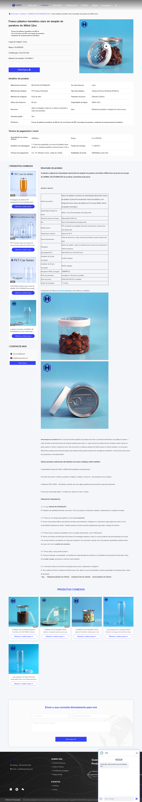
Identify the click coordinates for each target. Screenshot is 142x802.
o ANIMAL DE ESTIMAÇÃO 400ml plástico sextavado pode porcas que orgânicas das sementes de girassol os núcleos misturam (55, 631)
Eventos (84, 5)
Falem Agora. (23, 70)
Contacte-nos (71, 5)
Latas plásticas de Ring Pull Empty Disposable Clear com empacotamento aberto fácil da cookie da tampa (23, 678)
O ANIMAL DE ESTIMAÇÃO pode (39, 14)
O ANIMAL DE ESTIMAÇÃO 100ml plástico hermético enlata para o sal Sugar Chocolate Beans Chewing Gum (86, 631)
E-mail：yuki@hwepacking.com (22, 769)
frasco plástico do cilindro (102, 577)
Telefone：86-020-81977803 (21, 765)
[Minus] (137, 753)
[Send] (136, 798)
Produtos (44, 5)
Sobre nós (57, 5)
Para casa (32, 5)
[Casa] (17, 5)
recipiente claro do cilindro (80, 577)
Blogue (95, 5)
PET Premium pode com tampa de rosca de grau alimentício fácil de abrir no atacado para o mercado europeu (22, 245)
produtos (23, 14)
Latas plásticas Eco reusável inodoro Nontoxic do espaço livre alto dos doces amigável (118, 631)
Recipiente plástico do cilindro (58, 577)
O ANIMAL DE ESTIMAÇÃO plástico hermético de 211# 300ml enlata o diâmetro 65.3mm (23, 631)
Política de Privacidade (12, 800)
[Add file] (100, 798)
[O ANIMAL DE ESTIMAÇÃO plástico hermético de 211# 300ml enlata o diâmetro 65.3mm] (24, 612)
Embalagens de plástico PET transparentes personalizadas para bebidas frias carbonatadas (21, 202)
